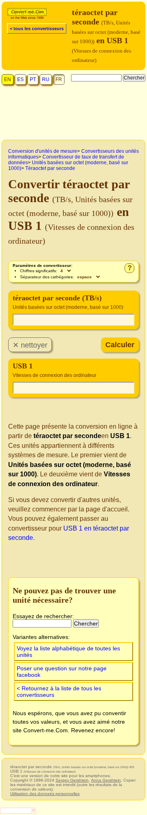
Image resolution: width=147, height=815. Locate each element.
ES (20, 79)
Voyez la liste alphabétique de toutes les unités (68, 651)
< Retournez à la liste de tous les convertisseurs (59, 691)
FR (59, 79)
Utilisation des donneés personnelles (45, 793)
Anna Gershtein (106, 780)
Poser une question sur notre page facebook (62, 671)
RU (45, 79)
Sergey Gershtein (72, 780)
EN (7, 79)
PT (33, 79)
